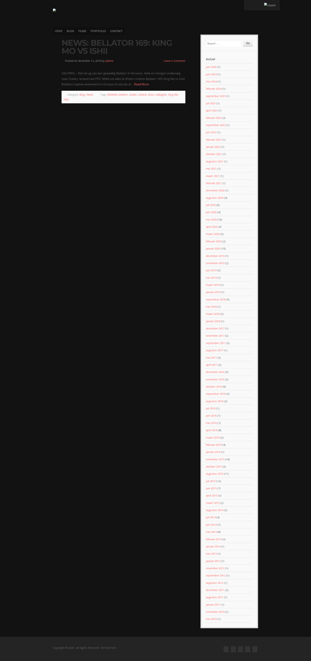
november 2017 (215, 335)
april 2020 (211, 226)
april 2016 (211, 430)
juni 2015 (211, 488)
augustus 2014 (214, 510)
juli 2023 (211, 103)
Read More (141, 84)
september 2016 (216, 393)
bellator (123, 94)
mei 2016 (211, 423)
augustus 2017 (214, 350)
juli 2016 (211, 408)
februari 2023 (214, 118)
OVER (58, 31)
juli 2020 (211, 205)
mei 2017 (211, 357)
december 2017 (215, 328)
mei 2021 (211, 168)
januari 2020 (213, 248)
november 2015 (215, 459)
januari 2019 (213, 292)
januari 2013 (213, 561)
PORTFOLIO (98, 31)
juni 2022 (211, 132)
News (89, 94)
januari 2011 (213, 604)
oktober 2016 (214, 386)
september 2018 (216, 299)
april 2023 (211, 110)
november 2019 (215, 263)
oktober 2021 (214, 154)
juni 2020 (211, 212)
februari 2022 (214, 139)
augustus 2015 (214, 473)
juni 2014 (211, 524)
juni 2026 (211, 67)
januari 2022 (213, 147)
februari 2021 (214, 183)
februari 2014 (214, 539)
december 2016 (215, 372)
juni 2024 (211, 74)
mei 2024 (211, 81)
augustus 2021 (214, 161)
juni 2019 (211, 270)
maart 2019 (213, 285)
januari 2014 (213, 546)
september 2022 (216, 125)
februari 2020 (214, 241)
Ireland (142, 94)
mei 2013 (211, 553)
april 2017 (211, 365)
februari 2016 (214, 444)
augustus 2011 (214, 597)
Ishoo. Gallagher (157, 94)
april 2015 (211, 495)
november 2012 (215, 568)
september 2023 (216, 96)
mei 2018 (211, 306)
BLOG (70, 31)
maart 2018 (213, 314)
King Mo (173, 94)
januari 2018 (213, 321)
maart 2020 (213, 234)
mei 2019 (211, 277)
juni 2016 (211, 415)
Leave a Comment (174, 60)
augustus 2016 (214, 401)
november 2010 (215, 611)
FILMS (82, 31)
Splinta (109, 60)
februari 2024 (214, 88)
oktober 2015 (214, 466)
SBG (66, 99)
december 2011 (215, 590)
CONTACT (116, 31)
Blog (82, 94)
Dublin (133, 94)
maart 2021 (213, 176)
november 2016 (215, 379)
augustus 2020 (214, 197)
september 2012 (216, 575)
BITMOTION (155, 16)
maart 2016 (213, 437)
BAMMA (112, 94)
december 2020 (215, 190)
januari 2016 (213, 452)
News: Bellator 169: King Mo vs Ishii (117, 47)
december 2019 (215, 256)
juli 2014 (211, 517)
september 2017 (216, 343)
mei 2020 (211, 219)
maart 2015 (213, 503)
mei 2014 (211, 532)
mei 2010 (211, 619)
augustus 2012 (214, 582)
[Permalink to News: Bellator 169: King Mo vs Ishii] (123, 66)
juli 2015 (211, 481)
